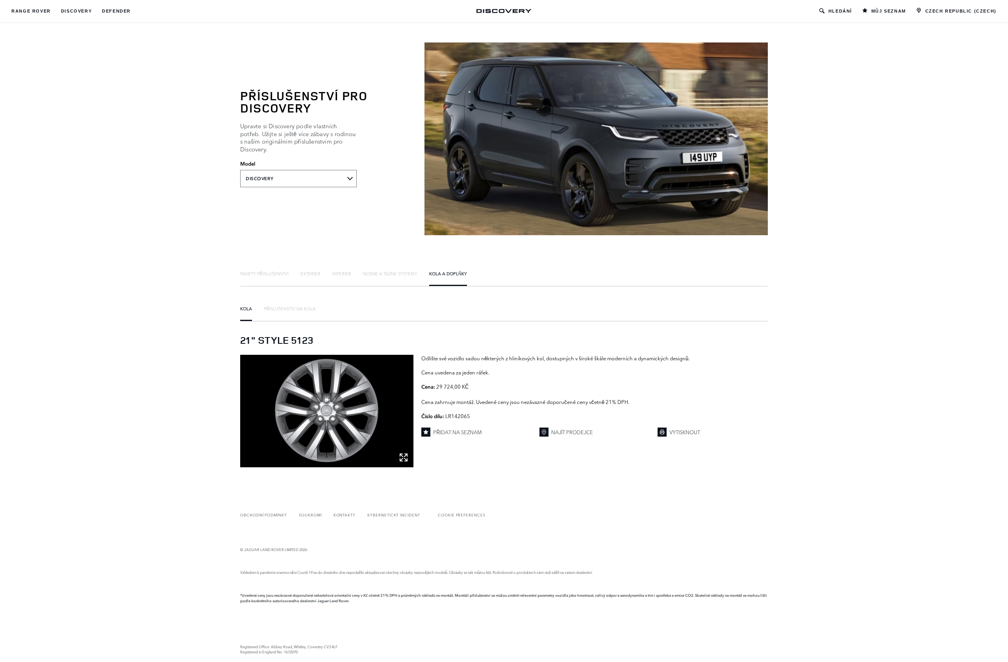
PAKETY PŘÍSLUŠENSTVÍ (264, 273)
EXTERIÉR (310, 273)
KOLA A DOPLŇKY (448, 273)
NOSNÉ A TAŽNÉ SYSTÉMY (390, 273)
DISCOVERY (76, 11)
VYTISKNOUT (684, 431)
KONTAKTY (345, 514)
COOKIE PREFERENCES (461, 514)
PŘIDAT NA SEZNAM (457, 431)
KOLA (246, 308)
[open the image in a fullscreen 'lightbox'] (326, 411)
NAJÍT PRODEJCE (572, 431)
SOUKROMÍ (310, 514)
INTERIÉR (341, 273)
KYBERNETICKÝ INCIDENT (393, 514)
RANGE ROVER (31, 11)
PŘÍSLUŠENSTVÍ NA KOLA (290, 308)
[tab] (264, 273)
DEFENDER (116, 11)
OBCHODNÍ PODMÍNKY (263, 514)
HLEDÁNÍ (840, 11)
